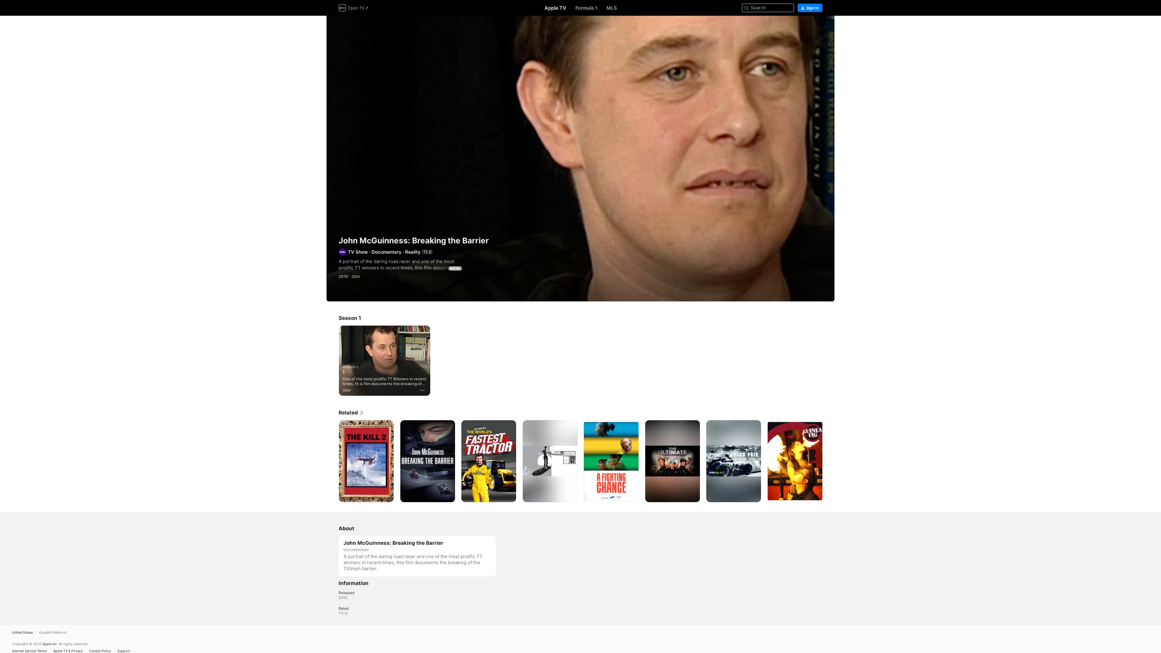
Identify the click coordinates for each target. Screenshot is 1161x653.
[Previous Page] (332, 461)
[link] (351, 412)
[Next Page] (828, 461)
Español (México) (53, 632)
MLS (612, 8)
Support (123, 651)
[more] (422, 390)
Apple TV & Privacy (68, 651)
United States (22, 632)
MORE (455, 268)
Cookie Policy (100, 651)
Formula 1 (586, 8)
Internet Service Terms (29, 651)
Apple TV (555, 8)
